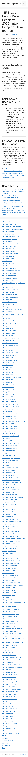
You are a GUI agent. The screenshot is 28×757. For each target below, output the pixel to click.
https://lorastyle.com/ (8, 384)
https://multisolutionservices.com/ (12, 409)
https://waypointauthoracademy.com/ (13, 534)
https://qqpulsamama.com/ (10, 244)
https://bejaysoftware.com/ (10, 565)
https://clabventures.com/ (9, 348)
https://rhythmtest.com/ (9, 273)
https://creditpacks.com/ (9, 275)
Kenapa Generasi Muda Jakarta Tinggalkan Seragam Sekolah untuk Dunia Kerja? (12, 202)
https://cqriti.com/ (7, 438)
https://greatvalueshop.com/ (10, 691)
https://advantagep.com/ (9, 323)
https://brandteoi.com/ (8, 370)
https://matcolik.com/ (8, 701)
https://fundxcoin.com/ (8, 231)
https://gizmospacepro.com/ (10, 448)
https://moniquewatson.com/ (10, 406)
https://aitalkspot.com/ (8, 623)
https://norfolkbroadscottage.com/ (12, 270)
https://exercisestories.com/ (10, 321)
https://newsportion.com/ (9, 674)
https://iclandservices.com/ (10, 404)
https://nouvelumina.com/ (9, 507)
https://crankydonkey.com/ (10, 494)
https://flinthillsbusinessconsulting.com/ (13, 497)
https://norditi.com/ (7, 713)
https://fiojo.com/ (7, 266)
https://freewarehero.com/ (9, 355)
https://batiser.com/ (7, 365)
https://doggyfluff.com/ (8, 441)
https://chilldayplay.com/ (9, 431)
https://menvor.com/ (8, 389)
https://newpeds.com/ (8, 487)
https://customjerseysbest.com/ (11, 458)
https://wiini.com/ (7, 299)
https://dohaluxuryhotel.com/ (10, 575)
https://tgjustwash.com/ (9, 647)
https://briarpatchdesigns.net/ (10, 485)
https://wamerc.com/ (8, 312)
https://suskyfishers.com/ (9, 529)
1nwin (3, 748)
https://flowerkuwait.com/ (9, 251)
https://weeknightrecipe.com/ (10, 609)
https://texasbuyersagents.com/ (11, 531)
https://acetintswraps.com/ (10, 467)
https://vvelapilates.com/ (9, 655)
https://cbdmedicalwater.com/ (11, 489)
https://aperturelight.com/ (9, 263)
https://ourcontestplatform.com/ (11, 664)
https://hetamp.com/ (8, 374)
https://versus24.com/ (8, 704)
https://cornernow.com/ (9, 292)
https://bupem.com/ (8, 716)
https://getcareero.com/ (9, 677)
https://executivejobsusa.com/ (11, 582)
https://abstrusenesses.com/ (10, 733)
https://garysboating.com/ (9, 499)
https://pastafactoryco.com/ (10, 600)
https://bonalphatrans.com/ (10, 426)
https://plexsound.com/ (9, 326)
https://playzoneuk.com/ (9, 514)
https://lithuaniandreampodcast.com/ (13, 229)
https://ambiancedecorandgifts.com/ (12, 633)
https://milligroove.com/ (9, 224)
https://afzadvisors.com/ (9, 470)
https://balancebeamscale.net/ (11, 563)
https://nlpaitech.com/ (8, 597)
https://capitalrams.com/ (9, 333)
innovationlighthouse (11, 4)
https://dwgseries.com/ (9, 679)
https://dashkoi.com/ (8, 573)
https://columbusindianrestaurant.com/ (13, 538)
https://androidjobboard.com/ (10, 636)
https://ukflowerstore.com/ (9, 699)
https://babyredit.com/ (8, 340)
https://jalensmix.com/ (8, 453)
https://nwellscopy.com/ (9, 450)
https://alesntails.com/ (8, 626)
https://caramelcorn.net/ (9, 684)
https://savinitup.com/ (8, 543)
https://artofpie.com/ (8, 362)
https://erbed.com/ (7, 318)
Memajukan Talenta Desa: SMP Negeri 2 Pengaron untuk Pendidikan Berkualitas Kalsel (13, 212)
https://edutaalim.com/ (8, 256)
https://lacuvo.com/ (7, 382)
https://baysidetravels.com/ (10, 477)
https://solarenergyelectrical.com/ (11, 682)
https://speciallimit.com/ (9, 662)
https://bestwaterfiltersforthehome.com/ (13, 421)
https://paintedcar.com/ (9, 268)
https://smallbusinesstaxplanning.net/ (13, 642)
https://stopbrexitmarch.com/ (10, 696)
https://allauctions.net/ (8, 472)
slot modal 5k (6, 738)
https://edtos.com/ (7, 350)
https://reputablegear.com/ (10, 504)
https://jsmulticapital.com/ (9, 360)
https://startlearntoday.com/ (10, 546)
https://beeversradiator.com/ (10, 234)
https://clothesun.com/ (8, 304)
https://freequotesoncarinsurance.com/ (13, 585)
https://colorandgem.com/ (9, 686)
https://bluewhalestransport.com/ (11, 482)
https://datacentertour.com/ (10, 278)
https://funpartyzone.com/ (9, 445)
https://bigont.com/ (7, 367)
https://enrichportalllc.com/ (10, 352)
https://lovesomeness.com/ (10, 708)
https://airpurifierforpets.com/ (10, 297)
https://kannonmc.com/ (9, 587)
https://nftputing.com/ (8, 595)
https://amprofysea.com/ (9, 672)
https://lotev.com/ (7, 669)
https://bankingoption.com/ (10, 519)
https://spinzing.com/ (8, 411)
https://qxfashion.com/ (8, 394)
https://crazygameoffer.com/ (10, 436)
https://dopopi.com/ (7, 335)
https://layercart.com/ (8, 509)
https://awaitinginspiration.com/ (11, 338)
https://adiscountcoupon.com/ (10, 289)
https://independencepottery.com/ (12, 309)
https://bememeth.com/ (9, 246)
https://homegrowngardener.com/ (12, 689)
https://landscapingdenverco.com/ (12, 226)
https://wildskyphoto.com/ (9, 416)
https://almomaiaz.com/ (9, 631)
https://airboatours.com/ (9, 619)
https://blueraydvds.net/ (9, 568)
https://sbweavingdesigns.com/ (11, 526)
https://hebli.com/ (7, 261)
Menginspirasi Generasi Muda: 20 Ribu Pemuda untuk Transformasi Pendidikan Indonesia (13, 191)
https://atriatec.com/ (8, 706)
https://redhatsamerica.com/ (10, 694)
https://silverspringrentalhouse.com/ (12, 667)
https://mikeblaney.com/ (9, 592)
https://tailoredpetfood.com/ (10, 536)
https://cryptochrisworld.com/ (10, 307)
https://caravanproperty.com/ (10, 428)
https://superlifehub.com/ (9, 645)
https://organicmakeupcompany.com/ (13, 512)
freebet (4, 735)
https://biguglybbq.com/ (9, 423)
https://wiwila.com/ (7, 516)
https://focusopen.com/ (9, 330)
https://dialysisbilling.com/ (9, 294)
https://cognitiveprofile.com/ (10, 570)
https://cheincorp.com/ (8, 492)
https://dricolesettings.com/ (10, 460)
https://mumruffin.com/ (8, 711)
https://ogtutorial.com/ (8, 611)
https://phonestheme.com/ (9, 726)
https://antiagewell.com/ (9, 399)
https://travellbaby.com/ (9, 553)
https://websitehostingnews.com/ (11, 657)
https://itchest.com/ (7, 379)
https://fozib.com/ (7, 463)
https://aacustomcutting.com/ (10, 614)
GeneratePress (22, 754)
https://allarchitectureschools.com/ (12, 628)
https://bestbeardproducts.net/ (11, 480)
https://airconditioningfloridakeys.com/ (13, 621)
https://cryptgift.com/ (8, 718)
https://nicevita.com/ (8, 222)
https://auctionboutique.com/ (10, 558)
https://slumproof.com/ (8, 731)
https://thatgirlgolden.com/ (10, 650)
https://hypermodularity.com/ (10, 253)
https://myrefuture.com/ (9, 433)
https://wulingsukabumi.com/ (10, 419)
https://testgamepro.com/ (9, 548)
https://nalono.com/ (7, 287)
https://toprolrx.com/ (8, 652)
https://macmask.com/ (8, 590)
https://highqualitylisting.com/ (10, 524)
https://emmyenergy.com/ (9, 580)
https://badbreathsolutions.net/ (11, 560)
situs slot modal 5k (7, 740)
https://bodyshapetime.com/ (10, 345)
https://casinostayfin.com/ (9, 302)
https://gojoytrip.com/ (8, 502)
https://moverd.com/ (8, 328)
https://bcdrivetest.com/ (9, 401)
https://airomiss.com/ (8, 556)
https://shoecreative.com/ (9, 258)
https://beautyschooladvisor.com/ (11, 521)
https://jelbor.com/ (7, 357)
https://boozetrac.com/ (8, 248)
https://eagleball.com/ (8, 280)
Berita (5, 168)
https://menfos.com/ (8, 387)
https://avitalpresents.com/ (10, 475)
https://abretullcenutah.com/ (10, 616)
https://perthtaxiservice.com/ (10, 392)
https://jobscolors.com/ (8, 455)
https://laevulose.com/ (8, 721)
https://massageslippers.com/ (10, 723)
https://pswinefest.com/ (9, 728)
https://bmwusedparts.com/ (10, 343)
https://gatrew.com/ (7, 372)
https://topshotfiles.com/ (9, 551)
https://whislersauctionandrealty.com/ (13, 660)
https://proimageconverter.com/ (11, 541)
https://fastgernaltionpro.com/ (10, 443)
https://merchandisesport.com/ (11, 414)
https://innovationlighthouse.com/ (11, 377)
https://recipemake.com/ (9, 606)
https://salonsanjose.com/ (9, 239)
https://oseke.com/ (7, 465)
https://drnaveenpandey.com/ (10, 578)
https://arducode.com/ (8, 397)
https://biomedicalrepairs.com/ (11, 236)
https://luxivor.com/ (7, 241)
